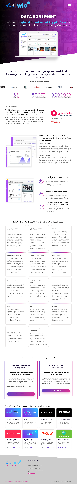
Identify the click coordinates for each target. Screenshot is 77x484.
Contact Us (32, 473)
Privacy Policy (17, 481)
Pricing (56, 5)
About (53, 5)
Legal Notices (25, 481)
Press (60, 5)
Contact (64, 5)
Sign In (69, 5)
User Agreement (9, 481)
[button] (56, 390)
